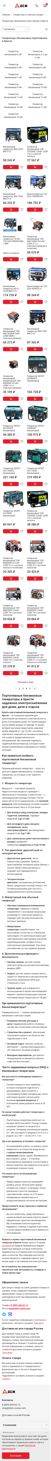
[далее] (34, 689)
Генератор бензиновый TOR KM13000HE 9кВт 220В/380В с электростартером (12, 334)
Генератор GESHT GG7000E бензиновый (11, 513)
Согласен (15, 1455)
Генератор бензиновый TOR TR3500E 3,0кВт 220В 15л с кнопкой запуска (37, 516)
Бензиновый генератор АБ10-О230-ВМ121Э (11, 288)
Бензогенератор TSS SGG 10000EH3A (37, 195)
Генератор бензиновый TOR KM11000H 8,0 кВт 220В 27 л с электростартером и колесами (37, 242)
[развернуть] (46, 1425)
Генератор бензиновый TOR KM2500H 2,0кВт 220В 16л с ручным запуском (12, 610)
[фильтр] (46, 29)
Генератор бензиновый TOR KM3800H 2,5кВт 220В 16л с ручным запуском (36, 610)
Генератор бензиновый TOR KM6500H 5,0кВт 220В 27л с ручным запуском (36, 563)
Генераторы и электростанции (28, 14)
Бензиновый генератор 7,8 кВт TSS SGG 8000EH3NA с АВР (13, 240)
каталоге (6, 1245)
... (3, 18)
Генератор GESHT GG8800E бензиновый (35, 428)
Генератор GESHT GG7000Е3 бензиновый (11, 428)
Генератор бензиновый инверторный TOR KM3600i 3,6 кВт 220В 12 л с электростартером (12, 382)
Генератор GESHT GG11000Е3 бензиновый (11, 470)
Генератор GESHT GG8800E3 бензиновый (35, 378)
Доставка (7, 1352)
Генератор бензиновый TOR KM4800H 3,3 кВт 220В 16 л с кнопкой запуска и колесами (13, 563)
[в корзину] (11, 167)
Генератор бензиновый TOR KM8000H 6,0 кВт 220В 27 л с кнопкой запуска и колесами (37, 657)
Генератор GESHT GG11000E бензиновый (35, 470)
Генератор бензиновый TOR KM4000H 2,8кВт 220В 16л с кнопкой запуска (12, 657)
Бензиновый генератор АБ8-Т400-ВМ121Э (37, 331)
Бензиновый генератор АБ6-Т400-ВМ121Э (13, 196)
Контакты (38, 1323)
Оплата (6, 1379)
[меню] (4, 5)
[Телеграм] (4, 1314)
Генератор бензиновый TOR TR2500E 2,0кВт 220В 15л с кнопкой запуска (37, 151)
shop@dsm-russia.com (19, 1308)
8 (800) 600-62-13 (19, 1305)
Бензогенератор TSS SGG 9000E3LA (37, 287)
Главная (6, 14)
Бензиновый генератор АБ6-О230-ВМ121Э (13, 149)
